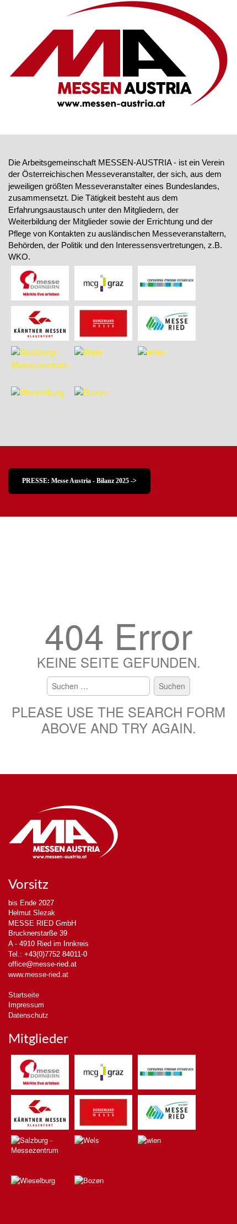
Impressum (26, 1005)
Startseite (23, 995)
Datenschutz (28, 1015)
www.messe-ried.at (38, 974)
